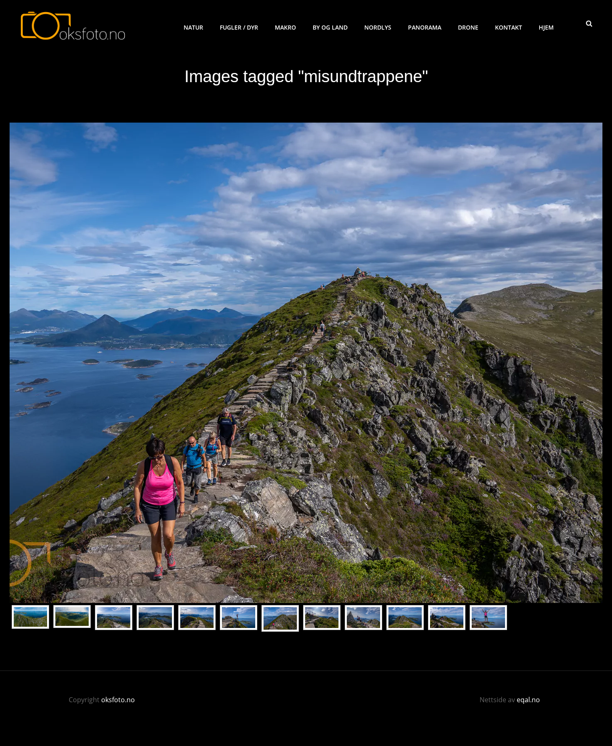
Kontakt (508, 27)
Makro (285, 27)
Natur (193, 27)
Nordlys (377, 27)
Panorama (424, 27)
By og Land (330, 27)
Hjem (546, 27)
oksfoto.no (118, 699)
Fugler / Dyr (239, 27)
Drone (468, 27)
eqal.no (528, 699)
